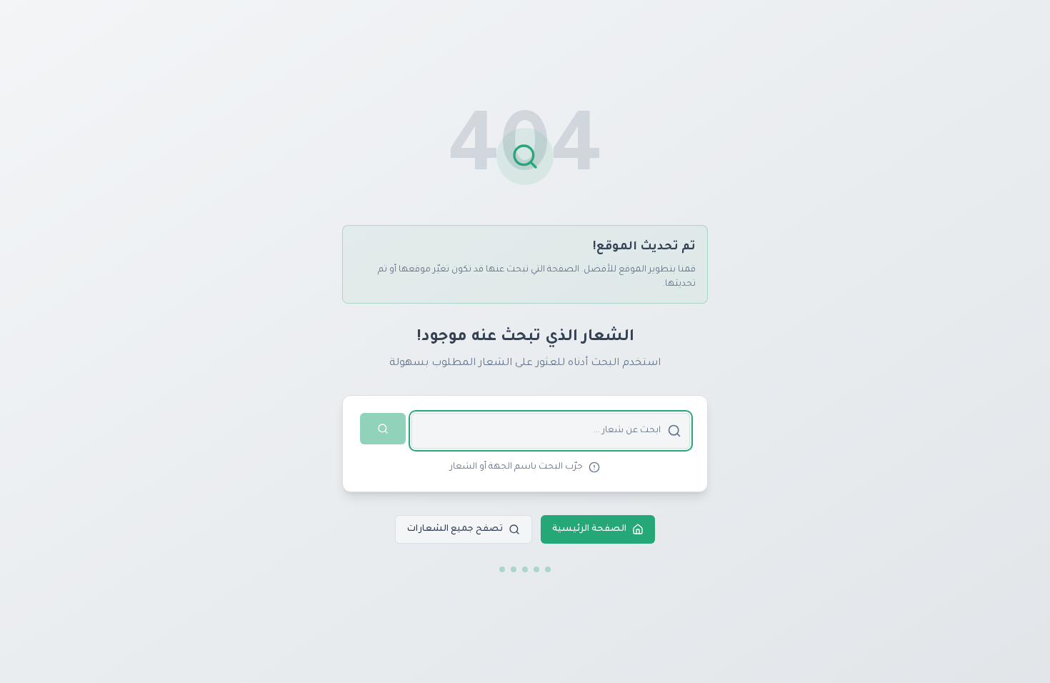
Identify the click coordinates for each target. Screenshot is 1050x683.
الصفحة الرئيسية (589, 529)
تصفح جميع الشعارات (455, 529)
